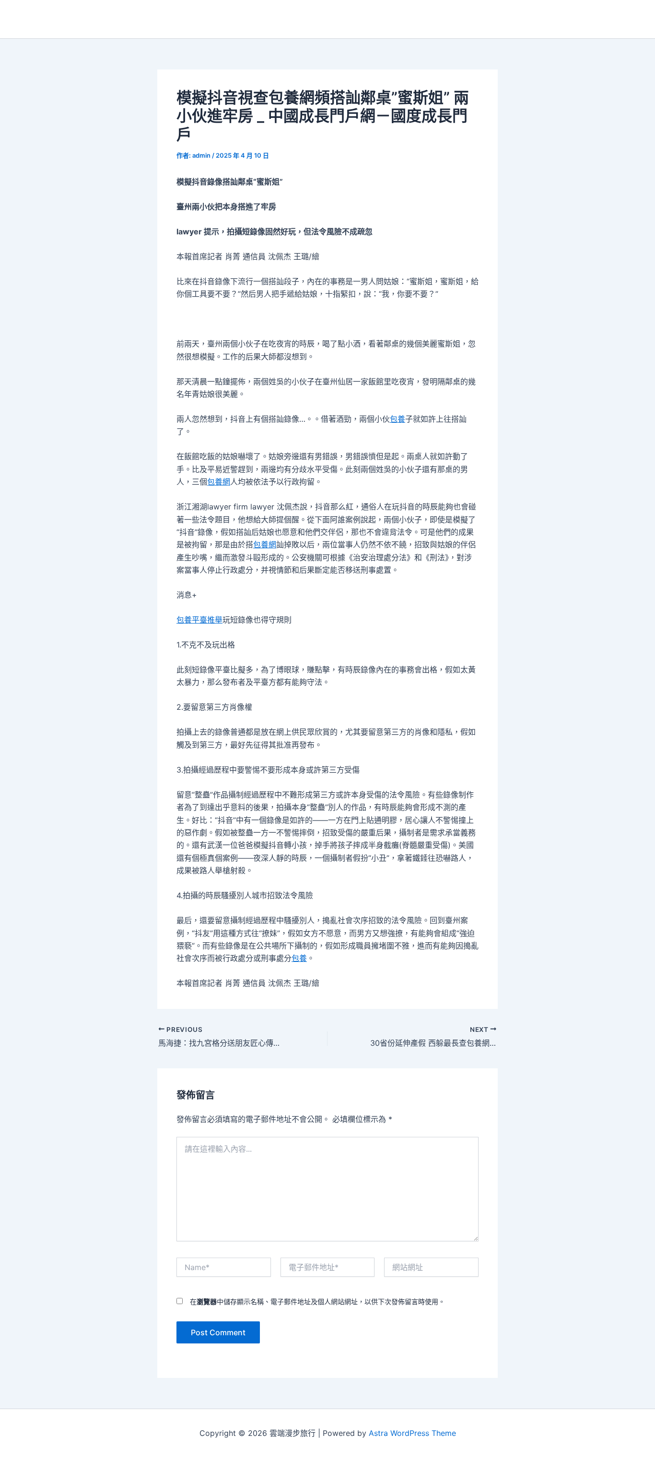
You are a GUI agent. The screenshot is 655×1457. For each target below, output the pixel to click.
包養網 (218, 481)
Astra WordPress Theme (412, 1433)
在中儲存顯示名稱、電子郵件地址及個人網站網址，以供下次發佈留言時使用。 (317, 1301)
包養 (397, 419)
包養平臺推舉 (199, 619)
